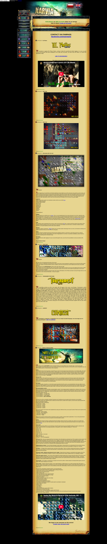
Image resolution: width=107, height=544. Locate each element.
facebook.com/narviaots (61, 37)
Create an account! (65, 23)
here (64, 200)
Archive (24, 24)
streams (50, 228)
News (24, 21)
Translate (20, 0)
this (64, 223)
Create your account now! (61, 524)
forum (52, 215)
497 (24, 13)
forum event (77, 218)
